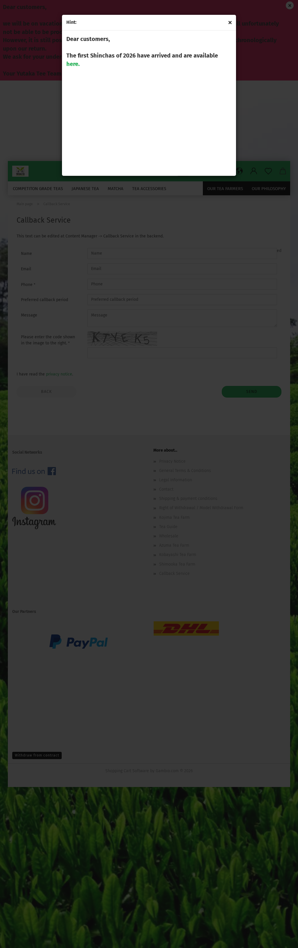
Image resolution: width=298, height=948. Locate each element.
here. (73, 63)
